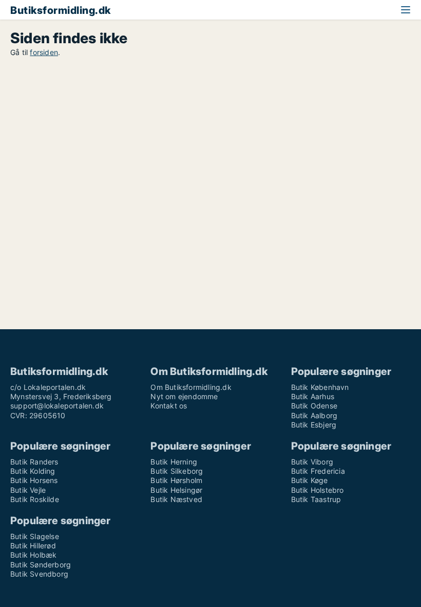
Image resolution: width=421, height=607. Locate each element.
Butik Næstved (176, 499)
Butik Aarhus (312, 396)
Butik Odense (314, 405)
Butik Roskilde (34, 499)
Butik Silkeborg (176, 471)
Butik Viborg (312, 461)
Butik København (320, 387)
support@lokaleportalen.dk (57, 405)
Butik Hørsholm (176, 480)
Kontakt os (168, 405)
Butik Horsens (34, 480)
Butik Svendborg (39, 573)
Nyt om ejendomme (184, 396)
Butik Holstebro (317, 490)
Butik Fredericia (318, 471)
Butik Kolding (32, 471)
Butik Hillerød (33, 545)
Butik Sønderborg (40, 564)
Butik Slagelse (34, 536)
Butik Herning (173, 461)
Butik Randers (34, 461)
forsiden (44, 52)
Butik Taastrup (316, 499)
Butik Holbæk (33, 554)
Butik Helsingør (176, 490)
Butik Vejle (28, 490)
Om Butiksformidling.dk (190, 387)
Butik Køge (309, 480)
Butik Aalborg (314, 415)
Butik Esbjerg (314, 424)
